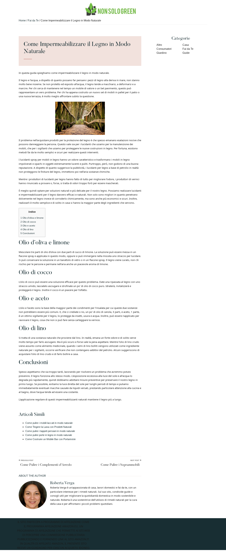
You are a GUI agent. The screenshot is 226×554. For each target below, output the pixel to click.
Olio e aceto (28, 225)
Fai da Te (187, 48)
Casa (185, 44)
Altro (159, 44)
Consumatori (164, 48)
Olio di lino (27, 229)
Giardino (162, 52)
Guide (186, 52)
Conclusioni (28, 233)
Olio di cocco (28, 221)
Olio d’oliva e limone (32, 217)
